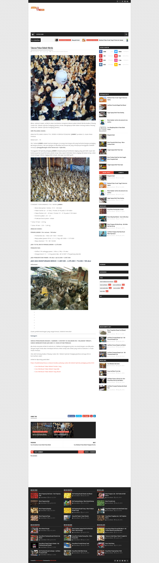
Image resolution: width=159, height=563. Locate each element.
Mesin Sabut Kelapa (109, 543)
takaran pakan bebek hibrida (59, 51)
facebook (92, 452)
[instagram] (125, 1)
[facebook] (117, 1)
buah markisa (112, 40)
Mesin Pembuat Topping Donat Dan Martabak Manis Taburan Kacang (82, 529)
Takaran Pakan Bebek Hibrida (39, 435)
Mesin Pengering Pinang (44, 516)
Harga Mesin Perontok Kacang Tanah (80, 543)
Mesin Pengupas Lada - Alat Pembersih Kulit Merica (115, 494)
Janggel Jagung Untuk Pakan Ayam (115, 165)
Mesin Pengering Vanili (44, 501)
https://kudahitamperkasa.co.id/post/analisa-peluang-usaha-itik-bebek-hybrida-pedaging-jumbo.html (62, 363)
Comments (121, 172)
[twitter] (117, 561)
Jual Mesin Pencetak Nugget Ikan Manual (116, 105)
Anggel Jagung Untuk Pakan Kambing (115, 112)
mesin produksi (116, 288)
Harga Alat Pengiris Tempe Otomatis (80, 516)
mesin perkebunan (117, 285)
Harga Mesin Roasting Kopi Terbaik (115, 209)
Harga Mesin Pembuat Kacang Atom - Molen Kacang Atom (82, 537)
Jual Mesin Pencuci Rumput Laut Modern (116, 345)
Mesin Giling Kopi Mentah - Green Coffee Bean (117, 217)
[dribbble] (122, 1)
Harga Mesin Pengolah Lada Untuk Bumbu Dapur (116, 508)
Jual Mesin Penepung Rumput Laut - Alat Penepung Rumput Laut (116, 353)
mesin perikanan (103, 285)
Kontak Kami (40, 34)
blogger (81, 452)
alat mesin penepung (70, 40)
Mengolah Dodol (54, 40)
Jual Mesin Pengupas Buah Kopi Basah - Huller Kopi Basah (116, 232)
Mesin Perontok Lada (110, 501)
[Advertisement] (94, 17)
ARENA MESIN (53, 560)
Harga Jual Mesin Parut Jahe (113, 371)
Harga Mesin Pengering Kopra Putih (113, 551)
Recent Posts (106, 172)
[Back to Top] (127, 561)
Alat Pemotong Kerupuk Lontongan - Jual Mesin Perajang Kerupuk (49, 552)
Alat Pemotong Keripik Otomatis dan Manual (82, 494)
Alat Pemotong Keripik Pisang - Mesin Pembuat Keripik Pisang (83, 509)
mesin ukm (102, 291)
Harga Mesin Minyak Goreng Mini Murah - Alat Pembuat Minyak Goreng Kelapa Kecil (115, 529)
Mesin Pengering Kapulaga (45, 508)
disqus (86, 452)
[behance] (127, 1)
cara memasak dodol (43, 40)
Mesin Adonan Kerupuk (44, 528)
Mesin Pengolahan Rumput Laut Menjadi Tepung (116, 331)
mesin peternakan (104, 288)
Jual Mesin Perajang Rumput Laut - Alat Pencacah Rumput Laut (116, 338)
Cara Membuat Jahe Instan (113, 364)
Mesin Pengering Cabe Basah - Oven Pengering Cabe (49, 494)
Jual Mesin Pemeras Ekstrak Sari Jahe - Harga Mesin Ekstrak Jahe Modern (116, 379)
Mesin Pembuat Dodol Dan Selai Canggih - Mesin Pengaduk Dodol (117, 158)
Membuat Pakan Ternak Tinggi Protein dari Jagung (89, 40)
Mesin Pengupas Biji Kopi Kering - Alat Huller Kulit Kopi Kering (117, 225)
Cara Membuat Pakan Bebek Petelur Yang (48, 366)
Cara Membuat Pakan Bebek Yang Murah (48, 371)
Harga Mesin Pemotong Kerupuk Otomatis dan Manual (49, 537)
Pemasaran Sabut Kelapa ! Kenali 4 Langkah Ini (116, 536)
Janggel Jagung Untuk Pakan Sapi (115, 150)
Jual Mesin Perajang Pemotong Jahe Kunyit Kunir (117, 387)
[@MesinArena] (120, 1)
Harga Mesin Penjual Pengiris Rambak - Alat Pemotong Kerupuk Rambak (49, 544)
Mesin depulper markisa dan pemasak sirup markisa (117, 191)
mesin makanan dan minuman (106, 281)
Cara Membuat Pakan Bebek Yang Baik (47, 369)
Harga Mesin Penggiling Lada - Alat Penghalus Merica (115, 517)
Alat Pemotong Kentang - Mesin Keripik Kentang (83, 501)
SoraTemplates (39, 560)
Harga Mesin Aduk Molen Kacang (79, 551)
